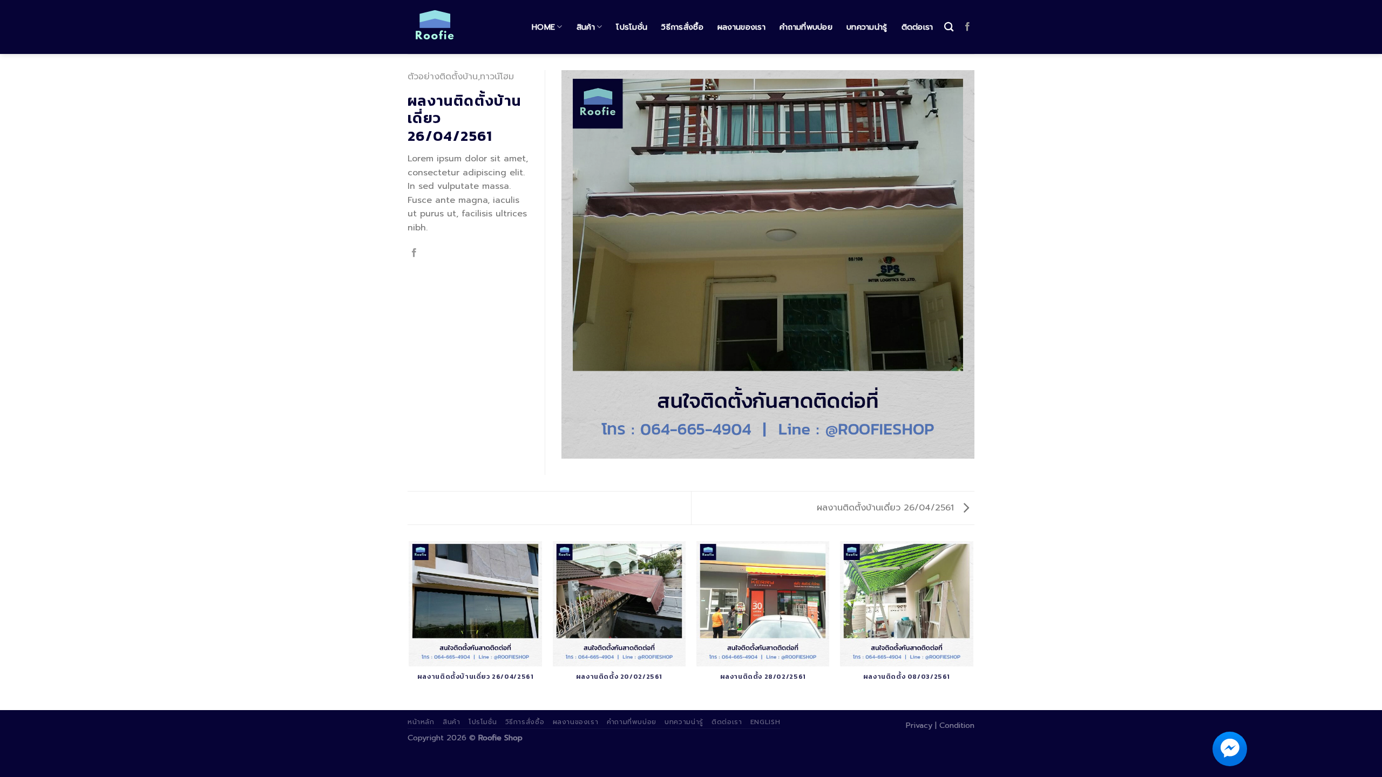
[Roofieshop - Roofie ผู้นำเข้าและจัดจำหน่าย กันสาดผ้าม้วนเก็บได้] (462, 27)
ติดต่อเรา (917, 27)
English (765, 722)
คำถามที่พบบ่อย (806, 27)
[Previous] (567, 263)
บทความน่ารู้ (867, 27)
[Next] (968, 263)
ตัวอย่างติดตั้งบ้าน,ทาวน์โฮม (461, 76)
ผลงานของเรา (741, 27)
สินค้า (586, 27)
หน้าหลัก (421, 722)
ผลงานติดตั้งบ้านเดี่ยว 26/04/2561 (887, 507)
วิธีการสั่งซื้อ (682, 27)
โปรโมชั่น (631, 27)
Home (543, 27)
